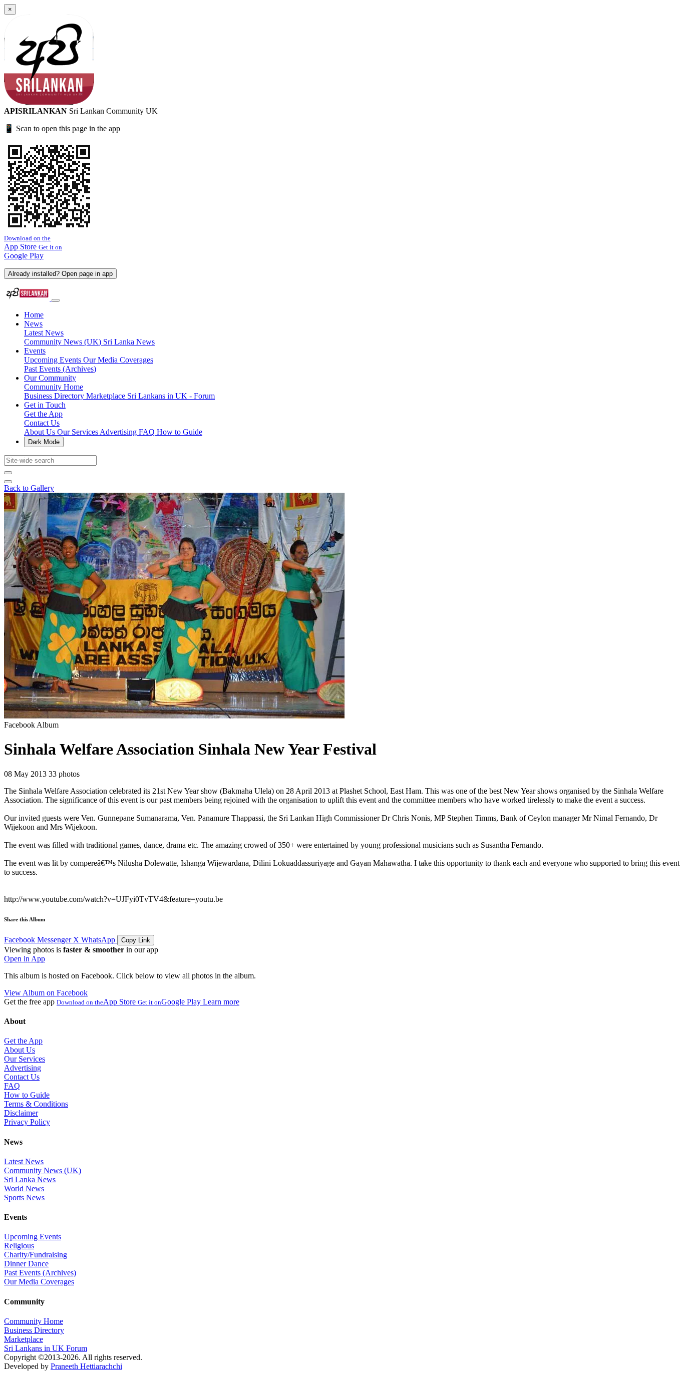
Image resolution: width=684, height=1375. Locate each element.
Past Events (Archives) (60, 369)
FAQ (148, 432)
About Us (40, 432)
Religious (19, 1245)
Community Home (53, 387)
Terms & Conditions (36, 1104)
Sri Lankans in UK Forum (45, 1348)
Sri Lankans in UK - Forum (171, 396)
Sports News (24, 1197)
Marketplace (106, 396)
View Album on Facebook (46, 992)
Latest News (44, 332)
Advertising (119, 432)
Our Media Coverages (118, 360)
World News (24, 1188)
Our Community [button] (50, 378)
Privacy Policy (27, 1122)
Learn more (221, 1001)
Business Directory (55, 396)
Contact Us (42, 423)
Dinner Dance (26, 1263)
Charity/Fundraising (35, 1254)
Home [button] (34, 314)
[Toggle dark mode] (8, 481)
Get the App (43, 414)
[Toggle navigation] (56, 300)
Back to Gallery (29, 488)
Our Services (78, 432)
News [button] (33, 323)
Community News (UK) (63, 341)
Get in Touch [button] (45, 405)
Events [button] (35, 351)
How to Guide (179, 432)
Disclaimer (21, 1113)
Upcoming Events (53, 360)
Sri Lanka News (129, 341)
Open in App (24, 958)
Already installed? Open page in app (60, 273)
